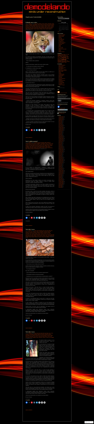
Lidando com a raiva (31, 22)
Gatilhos (46, 25)
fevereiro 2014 (61, 136)
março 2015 (60, 124)
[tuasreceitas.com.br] (61, 113)
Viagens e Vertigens (62, 84)
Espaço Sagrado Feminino (63, 70)
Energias (48, 232)
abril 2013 (60, 145)
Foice (50, 233)
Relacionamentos (61, 60)
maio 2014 (60, 133)
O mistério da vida (61, 41)
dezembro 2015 (61, 116)
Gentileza (52, 25)
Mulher (47, 146)
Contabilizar (38, 143)
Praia (46, 235)
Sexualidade (59, 61)
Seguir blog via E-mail (61, 94)
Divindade (38, 232)
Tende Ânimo (61, 81)
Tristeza (43, 236)
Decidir (60, 46)
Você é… (60, 50)
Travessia (29, 148)
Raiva (53, 235)
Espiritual (33, 25)
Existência (40, 145)
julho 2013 (60, 142)
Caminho (45, 23)
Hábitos (46, 145)
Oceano (38, 235)
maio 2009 (60, 187)
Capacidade (49, 23)
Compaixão (30, 24)
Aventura (34, 143)
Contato (37, 231)
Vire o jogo (60, 38)
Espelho (36, 233)
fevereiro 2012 (61, 157)
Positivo (44, 235)
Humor (49, 145)
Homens (29, 26)
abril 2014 (60, 134)
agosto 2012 (61, 152)
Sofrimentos (40, 337)
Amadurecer (49, 142)
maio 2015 (60, 122)
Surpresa (39, 236)
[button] (40, 247)
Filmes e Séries (61, 71)
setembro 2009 (61, 183)
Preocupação (50, 235)
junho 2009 (60, 186)
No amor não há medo (62, 42)
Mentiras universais (61, 51)
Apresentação (63, 54)
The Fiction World (61, 82)
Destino (41, 144)
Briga (49, 230)
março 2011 (60, 167)
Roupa (30, 236)
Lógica (33, 146)
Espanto (33, 233)
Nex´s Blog (60, 77)
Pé (30, 147)
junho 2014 (60, 132)
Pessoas (41, 235)
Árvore (44, 230)
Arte (66, 54)
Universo (32, 148)
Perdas (32, 147)
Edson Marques (61, 68)
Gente (30, 234)
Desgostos (31, 232)
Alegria (35, 23)
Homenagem (64, 56)
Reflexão (30, 23)
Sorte (26, 148)
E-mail (31, 145)
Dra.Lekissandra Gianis (62, 67)
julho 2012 (60, 153)
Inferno (35, 26)
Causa (29, 231)
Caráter (53, 23)
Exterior (45, 233)
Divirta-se (51, 144)
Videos (66, 62)
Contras (46, 143)
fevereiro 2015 (61, 125)
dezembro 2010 (61, 170)
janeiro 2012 (60, 158)
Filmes (59, 56)
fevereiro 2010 (61, 179)
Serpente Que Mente (62, 80)
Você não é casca (30, 229)
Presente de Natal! (61, 35)
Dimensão (34, 232)
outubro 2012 (61, 150)
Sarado (43, 147)
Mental (37, 26)
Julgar (30, 146)
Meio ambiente (60, 58)
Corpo (52, 143)
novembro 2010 (61, 171)
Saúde (65, 60)
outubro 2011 (61, 161)
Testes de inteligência (61, 62)
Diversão (66, 55)
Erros (31, 233)
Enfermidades (28, 335)
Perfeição (35, 147)
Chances (27, 24)
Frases (61, 56)
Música (63, 58)
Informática (59, 57)
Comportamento (60, 55)
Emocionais (45, 232)
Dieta (43, 144)
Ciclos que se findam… (62, 34)
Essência (42, 233)
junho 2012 (60, 154)
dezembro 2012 (61, 148)
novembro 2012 (61, 149)
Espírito (33, 145)
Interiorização (38, 234)
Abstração (36, 142)
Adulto (45, 142)
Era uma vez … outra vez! (62, 69)
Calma (43, 23)
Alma (37, 23)
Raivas (31, 337)
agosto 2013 (61, 141)
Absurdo (39, 142)
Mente (39, 26)
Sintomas (46, 147)
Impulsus (60, 73)
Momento (29, 235)
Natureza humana (47, 26)
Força (40, 25)
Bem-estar (46, 230)
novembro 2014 (61, 128)
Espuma (39, 233)
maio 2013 (60, 144)
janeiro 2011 (60, 169)
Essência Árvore (37, 335)
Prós (37, 147)
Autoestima (40, 230)
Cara (51, 230)
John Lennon (43, 234)
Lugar (51, 234)
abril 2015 (60, 123)
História (27, 26)
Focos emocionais (43, 335)
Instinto (51, 145)
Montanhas (42, 26)
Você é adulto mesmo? (32, 141)
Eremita (31, 25)
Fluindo (60, 72)
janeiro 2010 (60, 180)
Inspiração (63, 57)
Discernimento (47, 144)
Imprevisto (27, 336)
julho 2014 (60, 131)
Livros (67, 57)
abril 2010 (60, 177)
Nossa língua (67, 58)
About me (59, 54)
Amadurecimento (28, 143)
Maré (53, 234)
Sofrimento (36, 236)
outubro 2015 (61, 118)
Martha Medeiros (42, 146)
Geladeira (48, 25)
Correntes (27, 144)
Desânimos (27, 232)
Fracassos (27, 234)
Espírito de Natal (61, 36)
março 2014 (60, 135)
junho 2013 (60, 143)
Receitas (59, 59)
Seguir (59, 100)
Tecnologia (68, 61)
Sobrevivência (50, 147)
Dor (29, 145)
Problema (40, 147)
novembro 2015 (61, 117)
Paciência (52, 26)
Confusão (34, 231)
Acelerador (42, 142)
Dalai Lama (42, 24)
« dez (58, 31)
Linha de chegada (37, 146)
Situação (32, 236)
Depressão (34, 144)
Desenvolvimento (51, 24)
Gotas (33, 234)
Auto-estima (41, 333)
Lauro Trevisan (47, 234)
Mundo (49, 146)
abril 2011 (60, 166)
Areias (35, 230)
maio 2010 (60, 176)
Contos (64, 55)
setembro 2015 (61, 119)
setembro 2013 (61, 140)
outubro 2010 (61, 172)
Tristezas (47, 337)
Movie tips (60, 76)
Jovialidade (27, 146)
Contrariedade (35, 24)
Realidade (27, 236)
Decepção (45, 231)
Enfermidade (27, 233)
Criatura (38, 24)
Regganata (60, 79)
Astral (32, 143)
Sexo (67, 60)
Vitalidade (47, 236)
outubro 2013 (61, 139)
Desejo (47, 24)
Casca (27, 231)
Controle (49, 143)
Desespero (38, 144)
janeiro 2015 (60, 126)
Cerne (31, 231)
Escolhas (60, 37)
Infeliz (32, 26)
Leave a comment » (29, 137)
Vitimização (38, 148)
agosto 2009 (61, 184)
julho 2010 (60, 174)
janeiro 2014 (60, 137)
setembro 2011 (61, 162)
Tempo (60, 45)
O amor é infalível (61, 43)
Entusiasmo (27, 25)
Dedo (45, 24)
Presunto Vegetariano (62, 78)
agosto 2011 (60, 163)
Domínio (27, 145)
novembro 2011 (61, 160)
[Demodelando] (59, 107)
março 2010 (60, 178)
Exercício (37, 25)
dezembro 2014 (61, 127)
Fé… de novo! (61, 47)
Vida (35, 148)
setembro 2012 (61, 151)
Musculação (27, 147)
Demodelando (59, 105)
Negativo (35, 235)
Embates (41, 232)
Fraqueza (42, 25)
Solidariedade (64, 61)
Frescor (43, 145)
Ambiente (40, 23)
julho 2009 (60, 185)
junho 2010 (60, 175)
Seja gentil (60, 44)
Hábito (35, 234)
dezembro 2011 (61, 159)
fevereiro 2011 (61, 168)
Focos (48, 233)
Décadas (30, 144)
